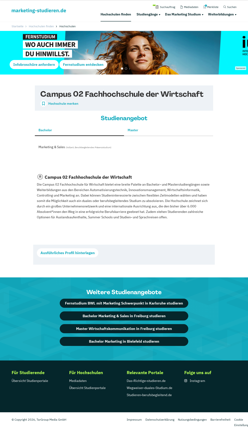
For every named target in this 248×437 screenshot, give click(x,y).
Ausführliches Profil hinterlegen (67, 252)
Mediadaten (78, 381)
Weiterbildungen (221, 14)
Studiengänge (147, 14)
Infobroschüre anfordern (34, 64)
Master (133, 130)
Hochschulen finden (116, 14)
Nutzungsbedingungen (192, 419)
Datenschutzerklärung (159, 419)
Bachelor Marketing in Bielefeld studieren (124, 341)
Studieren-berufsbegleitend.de (149, 395)
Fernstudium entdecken (83, 64)
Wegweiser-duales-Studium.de (149, 388)
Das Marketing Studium (183, 14)
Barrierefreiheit (220, 419)
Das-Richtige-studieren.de (146, 381)
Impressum (134, 419)
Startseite (17, 26)
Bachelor (45, 130)
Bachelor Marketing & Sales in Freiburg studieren (124, 315)
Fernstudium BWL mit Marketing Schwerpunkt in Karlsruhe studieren (124, 303)
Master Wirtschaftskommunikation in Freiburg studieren (124, 328)
